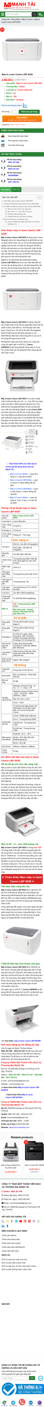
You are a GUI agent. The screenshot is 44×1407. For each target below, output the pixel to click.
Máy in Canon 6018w (19, 474)
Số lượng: (6, 112)
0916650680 (13, 175)
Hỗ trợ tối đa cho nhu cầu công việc (19, 209)
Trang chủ (5, 19)
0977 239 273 (13, 182)
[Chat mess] (40, 1387)
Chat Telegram (13, 1405)
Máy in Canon (27, 19)
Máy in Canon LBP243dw (21, 480)
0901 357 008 (13, 162)
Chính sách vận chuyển (11, 1243)
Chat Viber (39, 1405)
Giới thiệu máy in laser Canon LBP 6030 (18, 201)
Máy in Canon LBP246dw (21, 489)
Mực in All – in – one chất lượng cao (20, 211)
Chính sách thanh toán (11, 1239)
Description (5, 190)
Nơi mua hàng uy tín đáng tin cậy (16, 219)
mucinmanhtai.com (16, 1084)
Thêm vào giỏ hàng (29, 112)
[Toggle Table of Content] (38, 198)
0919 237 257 (13, 169)
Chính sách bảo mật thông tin (13, 1247)
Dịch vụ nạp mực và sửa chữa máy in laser (19, 1266)
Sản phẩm (15, 19)
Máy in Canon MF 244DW (33, 1165)
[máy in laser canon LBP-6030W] (22, 49)
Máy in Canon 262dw (19, 498)
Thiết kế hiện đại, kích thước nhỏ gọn (20, 216)
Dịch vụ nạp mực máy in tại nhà (14, 1259)
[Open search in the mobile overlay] (21, 14)
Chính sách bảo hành (10, 1251)
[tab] (6, 189)
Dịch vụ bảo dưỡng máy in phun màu (16, 1269)
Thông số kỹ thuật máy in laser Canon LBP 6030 (21, 204)
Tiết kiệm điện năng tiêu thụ (17, 214)
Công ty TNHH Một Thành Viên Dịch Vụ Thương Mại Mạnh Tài (23, 223)
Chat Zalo (30, 1405)
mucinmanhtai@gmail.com (18, 1081)
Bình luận (16, 189)
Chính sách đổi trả (9, 1235)
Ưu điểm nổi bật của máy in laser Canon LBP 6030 (22, 206)
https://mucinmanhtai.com (19, 1127)
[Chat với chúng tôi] (40, 1378)
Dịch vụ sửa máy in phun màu (14, 1263)
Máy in (23, 125)
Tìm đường (4, 1405)
